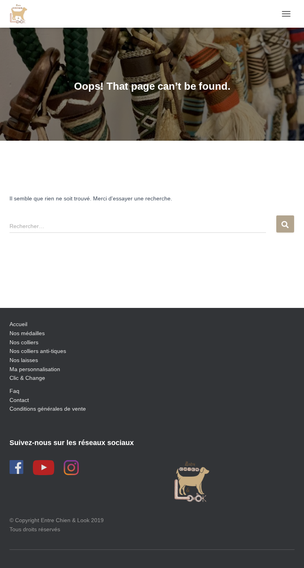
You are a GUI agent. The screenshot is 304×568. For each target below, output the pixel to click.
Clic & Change (27, 378)
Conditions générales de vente (48, 409)
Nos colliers (24, 342)
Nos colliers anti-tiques (38, 351)
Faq (14, 391)
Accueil (18, 324)
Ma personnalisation (35, 369)
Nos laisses (24, 360)
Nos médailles (27, 333)
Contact (19, 400)
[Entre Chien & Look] (21, 14)
